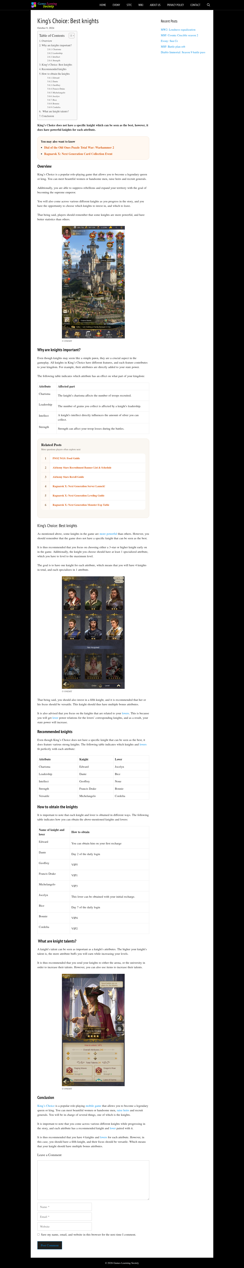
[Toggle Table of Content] (70, 35)
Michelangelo (59, 92)
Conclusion (48, 116)
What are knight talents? (55, 111)
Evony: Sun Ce (169, 41)
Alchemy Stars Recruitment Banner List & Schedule (82, 467)
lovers (125, 713)
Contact (195, 5)
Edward (56, 77)
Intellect (56, 56)
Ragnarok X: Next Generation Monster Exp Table (81, 505)
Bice (55, 99)
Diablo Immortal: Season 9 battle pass (183, 52)
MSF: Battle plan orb (173, 46)
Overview (47, 41)
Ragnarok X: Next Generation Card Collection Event (78, 154)
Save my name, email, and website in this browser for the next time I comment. (88, 1234)
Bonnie (56, 103)
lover (55, 718)
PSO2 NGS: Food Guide (66, 458)
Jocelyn (56, 96)
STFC (129, 5)
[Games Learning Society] (44, 5)
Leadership (58, 53)
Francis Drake (59, 88)
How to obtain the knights (56, 74)
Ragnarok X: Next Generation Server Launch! (79, 486)
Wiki (140, 5)
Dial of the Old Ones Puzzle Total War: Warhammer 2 (79, 147)
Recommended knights (54, 69)
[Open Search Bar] (208, 5)
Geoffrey (56, 85)
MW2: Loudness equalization (178, 29)
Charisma (57, 49)
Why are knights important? (57, 45)
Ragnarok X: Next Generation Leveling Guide (78, 495)
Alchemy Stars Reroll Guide (68, 477)
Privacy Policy (175, 5)
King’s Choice (46, 1106)
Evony (116, 5)
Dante (55, 81)
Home (103, 5)
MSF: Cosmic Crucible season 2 (179, 35)
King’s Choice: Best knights (57, 64)
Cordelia (56, 107)
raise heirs (123, 1110)
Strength (56, 60)
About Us (155, 5)
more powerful (108, 534)
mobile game (93, 1106)
